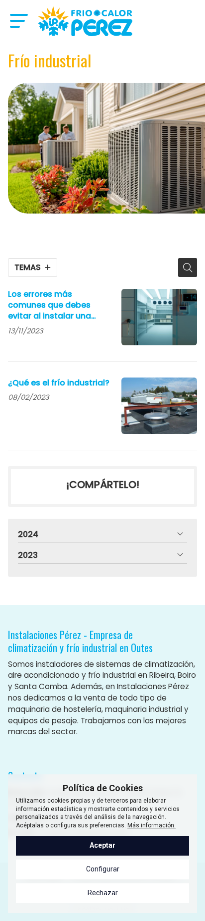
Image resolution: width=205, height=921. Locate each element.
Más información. (151, 825)
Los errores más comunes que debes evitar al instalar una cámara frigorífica (49, 305)
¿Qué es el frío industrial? (58, 383)
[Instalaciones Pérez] (85, 21)
